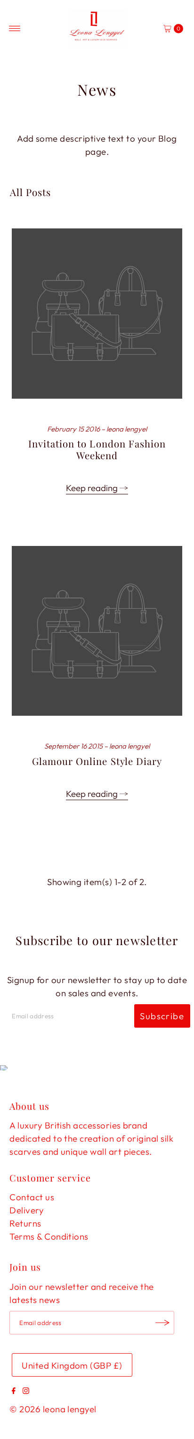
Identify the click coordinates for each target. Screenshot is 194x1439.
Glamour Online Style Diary (97, 761)
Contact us (31, 1197)
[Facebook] (14, 1391)
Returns (25, 1223)
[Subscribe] (162, 1322)
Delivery (26, 1210)
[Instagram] (26, 1391)
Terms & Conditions (48, 1236)
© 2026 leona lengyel (52, 1409)
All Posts (30, 192)
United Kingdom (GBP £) (72, 1365)
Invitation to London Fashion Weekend (97, 449)
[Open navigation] (15, 28)
